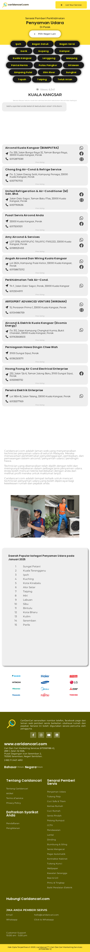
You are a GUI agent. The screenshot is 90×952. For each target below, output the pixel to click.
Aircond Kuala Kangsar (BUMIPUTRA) (32, 148)
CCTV (50, 825)
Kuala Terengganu (34, 570)
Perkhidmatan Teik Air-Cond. (26, 280)
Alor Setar (29, 587)
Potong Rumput (55, 820)
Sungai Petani (31, 566)
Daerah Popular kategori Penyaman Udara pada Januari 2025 (41, 557)
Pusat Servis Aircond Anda (24, 215)
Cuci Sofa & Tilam (56, 801)
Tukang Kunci (54, 863)
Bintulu (27, 608)
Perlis (26, 624)
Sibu (25, 603)
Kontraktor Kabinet (57, 858)
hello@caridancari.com (46, 914)
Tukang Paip (54, 796)
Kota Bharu (30, 612)
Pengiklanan (13, 828)
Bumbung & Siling (57, 844)
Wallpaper (52, 868)
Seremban (29, 620)
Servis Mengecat (56, 849)
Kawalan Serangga (57, 873)
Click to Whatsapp (44, 919)
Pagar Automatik (56, 854)
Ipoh (26, 574)
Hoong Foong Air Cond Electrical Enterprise (36, 369)
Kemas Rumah (55, 806)
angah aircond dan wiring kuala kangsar (36, 258)
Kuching (28, 578)
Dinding (51, 839)
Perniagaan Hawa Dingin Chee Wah (31, 347)
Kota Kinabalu (32, 583)
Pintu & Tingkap (55, 882)
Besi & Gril (52, 878)
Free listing (39, 162)
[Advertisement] (45, 128)
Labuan (27, 599)
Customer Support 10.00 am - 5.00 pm (16, 934)
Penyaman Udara (56, 791)
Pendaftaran (12, 823)
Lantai (50, 834)
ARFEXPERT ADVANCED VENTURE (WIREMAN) (36, 301)
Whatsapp (11, 919)
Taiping (27, 591)
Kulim (27, 616)
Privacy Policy (13, 803)
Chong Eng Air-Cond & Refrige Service (33, 169)
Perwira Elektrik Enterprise (24, 390)
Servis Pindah (54, 815)
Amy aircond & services (22, 237)
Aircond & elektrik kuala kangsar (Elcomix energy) (36, 324)
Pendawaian (53, 830)
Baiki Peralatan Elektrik (59, 887)
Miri (25, 595)
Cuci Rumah (53, 811)
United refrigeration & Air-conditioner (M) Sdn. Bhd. (36, 192)
